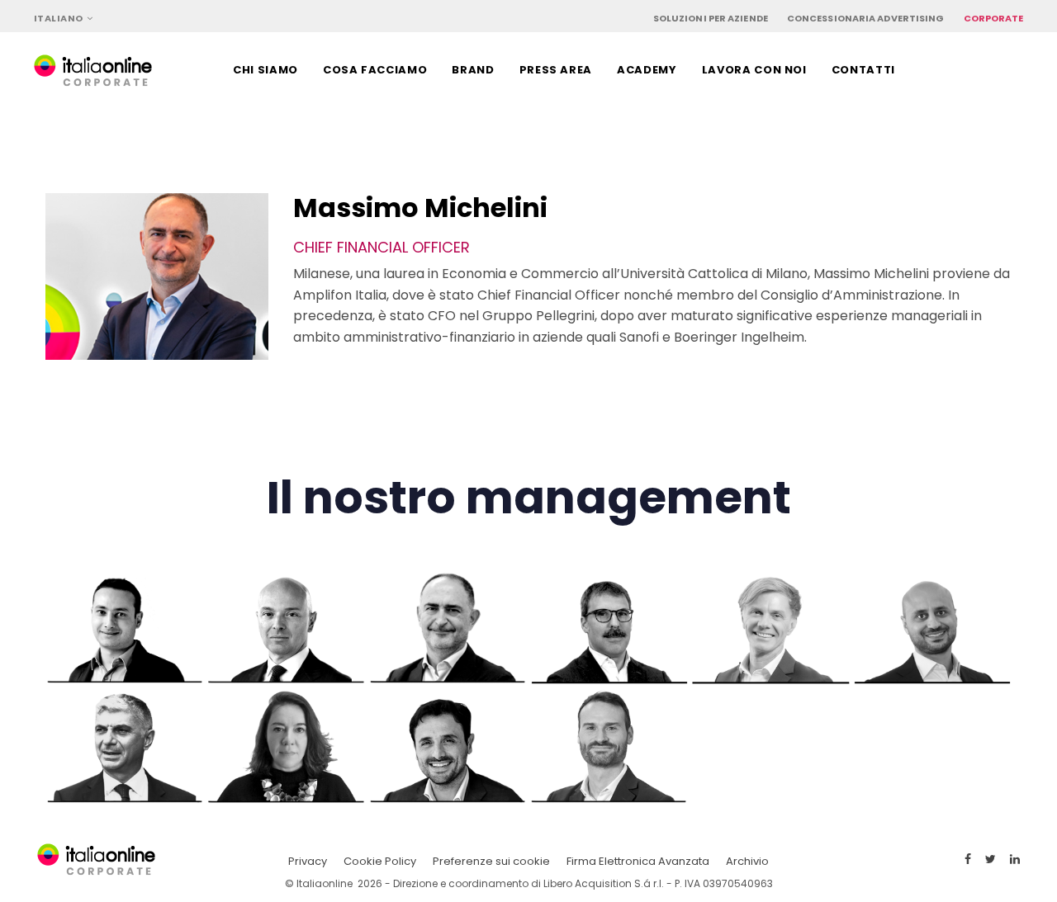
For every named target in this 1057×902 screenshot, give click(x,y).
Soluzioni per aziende (710, 18)
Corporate (994, 18)
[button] (63, 19)
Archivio (747, 861)
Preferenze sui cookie (491, 861)
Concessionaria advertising (866, 18)
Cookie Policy (380, 861)
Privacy (307, 861)
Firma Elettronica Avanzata (637, 861)
